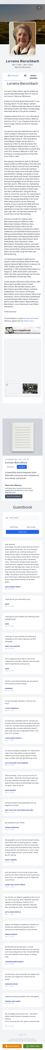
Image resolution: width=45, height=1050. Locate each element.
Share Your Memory (14, 496)
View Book (10, 467)
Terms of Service (28, 1041)
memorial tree (31, 318)
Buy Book (22, 467)
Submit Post (22, 532)
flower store (29, 321)
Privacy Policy (17, 1041)
